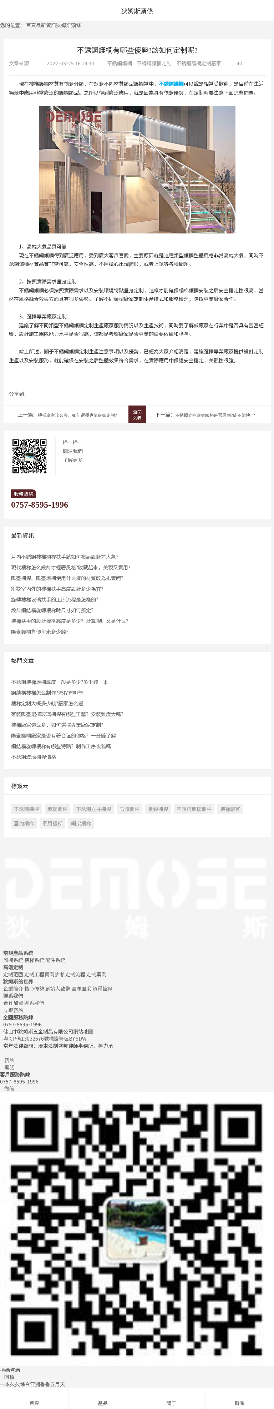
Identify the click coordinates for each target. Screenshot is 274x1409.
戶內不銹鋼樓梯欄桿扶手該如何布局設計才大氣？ (66, 556)
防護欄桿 (129, 808)
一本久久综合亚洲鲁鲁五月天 (32, 1384)
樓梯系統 (34, 959)
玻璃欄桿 (57, 808)
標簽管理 (59, 1038)
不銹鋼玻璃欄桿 (194, 808)
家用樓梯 (52, 823)
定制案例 (96, 974)
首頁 (31, 25)
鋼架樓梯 (81, 823)
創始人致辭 (57, 988)
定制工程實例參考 (44, 974)
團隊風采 (81, 988)
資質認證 (102, 988)
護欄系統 (13, 959)
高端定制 (13, 967)
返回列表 (137, 414)
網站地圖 (83, 1031)
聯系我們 (13, 995)
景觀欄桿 (158, 808)
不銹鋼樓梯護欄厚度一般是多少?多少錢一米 (59, 681)
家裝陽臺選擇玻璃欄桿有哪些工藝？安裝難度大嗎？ (68, 714)
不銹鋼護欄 (119, 63)
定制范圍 (13, 974)
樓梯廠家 (230, 808)
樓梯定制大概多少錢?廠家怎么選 (47, 703)
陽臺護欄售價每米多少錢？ (41, 631)
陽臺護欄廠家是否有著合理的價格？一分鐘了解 (63, 735)
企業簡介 (13, 988)
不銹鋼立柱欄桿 (93, 808)
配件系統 (55, 959)
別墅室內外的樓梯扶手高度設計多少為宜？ (58, 588)
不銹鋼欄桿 (26, 808)
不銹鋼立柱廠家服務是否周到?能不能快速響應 (219, 415)
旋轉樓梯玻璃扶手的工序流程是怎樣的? (54, 599)
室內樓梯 (24, 823)
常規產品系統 (18, 952)
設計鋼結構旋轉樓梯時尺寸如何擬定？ (53, 610)
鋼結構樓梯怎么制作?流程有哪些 (47, 692)
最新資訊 (46, 25)
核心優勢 (34, 988)
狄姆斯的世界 (18, 981)
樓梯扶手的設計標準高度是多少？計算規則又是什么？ (71, 620)
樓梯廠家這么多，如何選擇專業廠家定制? (77, 415)
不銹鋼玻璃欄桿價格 (33, 756)
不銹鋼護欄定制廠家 (198, 63)
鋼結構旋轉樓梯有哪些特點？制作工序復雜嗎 (61, 746)
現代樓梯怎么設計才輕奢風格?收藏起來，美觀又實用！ (72, 567)
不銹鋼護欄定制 (154, 63)
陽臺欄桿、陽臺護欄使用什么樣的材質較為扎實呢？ (68, 578)
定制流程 (75, 974)
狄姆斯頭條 (68, 25)
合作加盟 (13, 1002)
